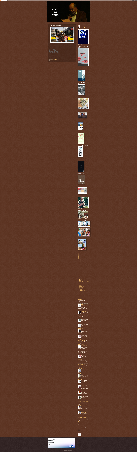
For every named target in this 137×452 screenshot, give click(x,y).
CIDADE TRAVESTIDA (81, 288)
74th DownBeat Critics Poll (84, 311)
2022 (78, 257)
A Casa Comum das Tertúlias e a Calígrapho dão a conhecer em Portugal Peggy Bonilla (84, 412)
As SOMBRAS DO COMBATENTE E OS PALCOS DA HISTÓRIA (84, 345)
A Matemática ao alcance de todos (82, 354)
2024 (78, 255)
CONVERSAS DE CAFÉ (81, 286)
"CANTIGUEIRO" (80, 368)
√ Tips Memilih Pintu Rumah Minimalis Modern (82, 417)
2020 (78, 259)
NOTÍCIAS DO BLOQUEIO (81, 344)
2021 (78, 258)
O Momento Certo (80, 379)
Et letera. (79, 318)
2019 (78, 260)
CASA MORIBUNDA (81, 287)
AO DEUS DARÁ (80, 289)
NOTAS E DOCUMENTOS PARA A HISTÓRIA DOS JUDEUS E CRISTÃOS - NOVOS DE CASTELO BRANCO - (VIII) (84, 305)
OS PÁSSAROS (80, 278)
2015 (78, 264)
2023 (78, 256)
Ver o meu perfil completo (82, 27)
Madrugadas (79, 373)
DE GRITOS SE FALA (81, 277)
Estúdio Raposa (80, 359)
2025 (78, 254)
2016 (78, 263)
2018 (78, 261)
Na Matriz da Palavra (80, 334)
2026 (78, 253)
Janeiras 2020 (82, 385)
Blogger (72, 450)
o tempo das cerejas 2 (80, 328)
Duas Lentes (79, 405)
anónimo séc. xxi (80, 350)
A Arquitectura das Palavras (81, 421)
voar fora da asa (80, 299)
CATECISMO (80, 280)
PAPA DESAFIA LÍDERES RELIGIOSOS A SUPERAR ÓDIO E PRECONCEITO (82, 340)
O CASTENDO (79, 339)
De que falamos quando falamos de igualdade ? (83, 401)
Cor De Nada (52, 60)
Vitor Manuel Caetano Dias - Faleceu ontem (84, 329)
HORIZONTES (80, 279)
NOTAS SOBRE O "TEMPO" (82, 290)
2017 (78, 262)
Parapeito (79, 323)
